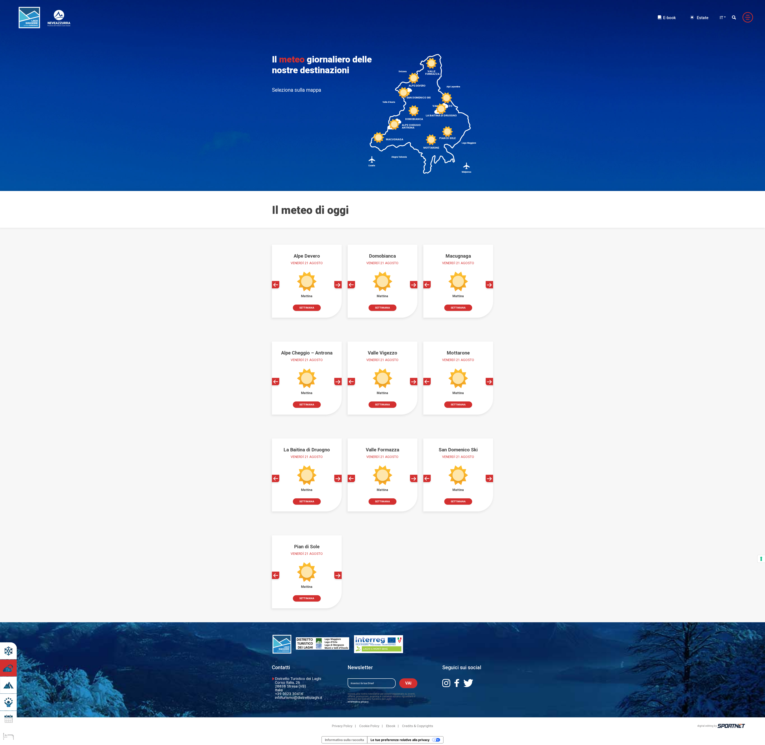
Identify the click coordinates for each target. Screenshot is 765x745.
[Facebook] (458, 683)
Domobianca (414, 119)
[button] (275, 284)
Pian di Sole (447, 138)
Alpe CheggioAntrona (411, 126)
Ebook (390, 726)
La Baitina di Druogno (441, 115)
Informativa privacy (358, 701)
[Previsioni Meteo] (8, 667)
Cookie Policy (369, 726)
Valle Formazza (431, 72)
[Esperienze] (8, 702)
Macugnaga (394, 139)
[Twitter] (470, 683)
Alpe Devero (417, 85)
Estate (702, 17)
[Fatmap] (8, 685)
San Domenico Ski (418, 97)
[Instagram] (448, 683)
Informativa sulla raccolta (344, 740)
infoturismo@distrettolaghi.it (298, 697)
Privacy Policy (342, 726)
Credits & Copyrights (417, 726)
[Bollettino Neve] (8, 650)
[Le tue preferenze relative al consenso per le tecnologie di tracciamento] (761, 559)
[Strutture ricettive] (8, 736)
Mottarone (431, 147)
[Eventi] (8, 719)
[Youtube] (483, 683)
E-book (669, 17)
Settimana (306, 307)
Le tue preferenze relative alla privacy (400, 740)
